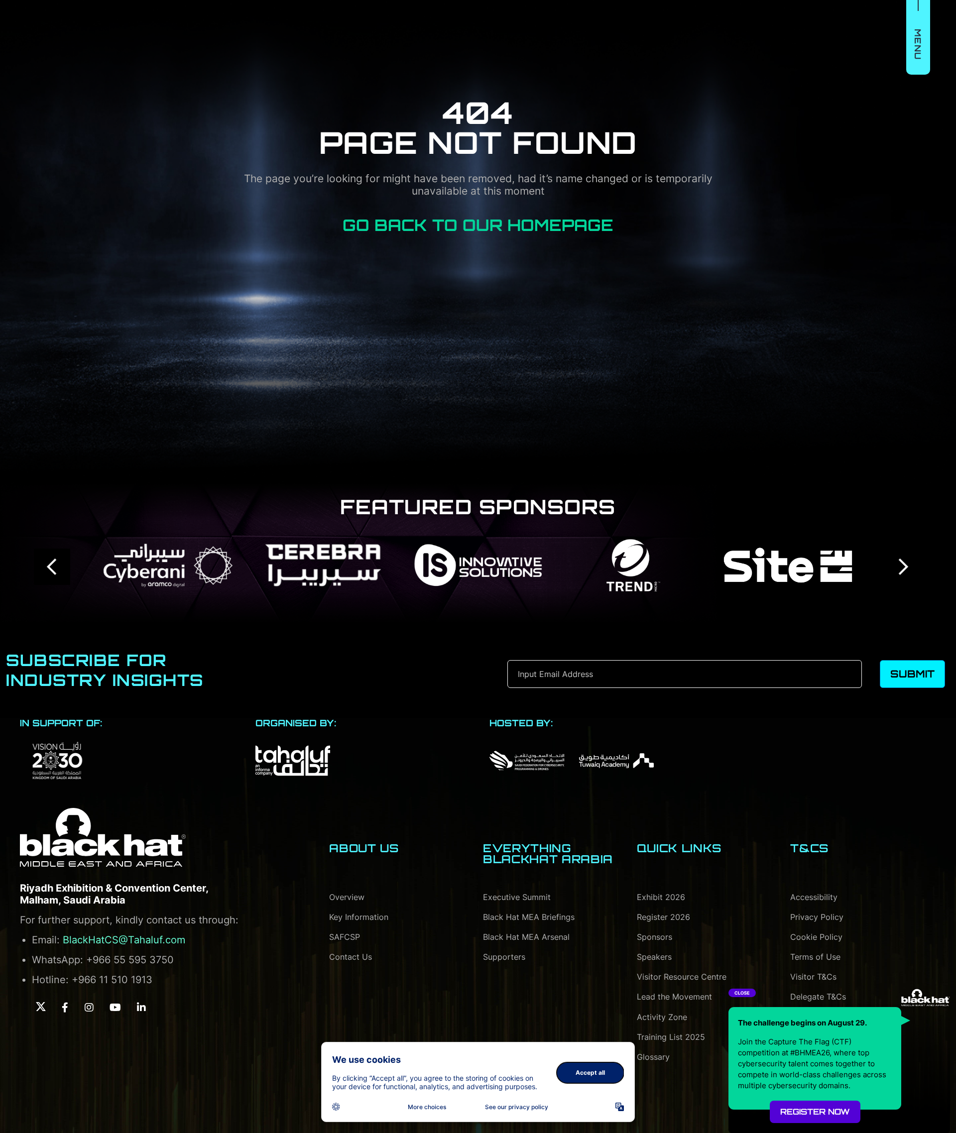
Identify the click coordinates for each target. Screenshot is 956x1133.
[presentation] (52, 567)
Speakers (654, 957)
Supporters (504, 957)
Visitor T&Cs (813, 977)
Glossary (653, 1057)
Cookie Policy (816, 937)
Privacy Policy (816, 917)
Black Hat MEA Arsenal (526, 937)
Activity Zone (662, 1017)
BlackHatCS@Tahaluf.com (124, 940)
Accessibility (813, 897)
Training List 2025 (671, 1037)
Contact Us (350, 957)
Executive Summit (517, 897)
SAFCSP (344, 937)
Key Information (358, 917)
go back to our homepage (478, 225)
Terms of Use (815, 957)
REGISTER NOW (815, 1112)
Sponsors (654, 937)
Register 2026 (663, 917)
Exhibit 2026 (661, 897)
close (742, 993)
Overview (346, 897)
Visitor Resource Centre (681, 977)
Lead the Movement (674, 997)
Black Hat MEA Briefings (529, 917)
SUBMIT (912, 674)
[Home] (103, 837)
